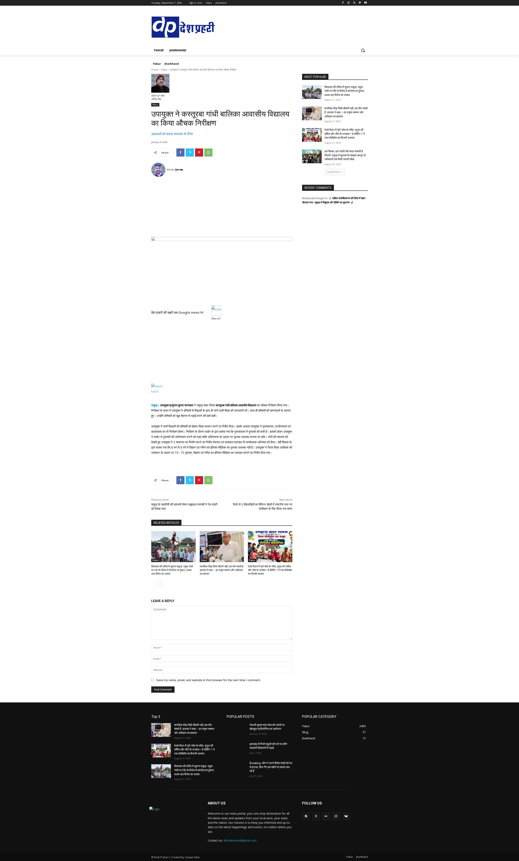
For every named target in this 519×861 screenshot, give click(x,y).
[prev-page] (153, 583)
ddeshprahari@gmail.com (240, 840)
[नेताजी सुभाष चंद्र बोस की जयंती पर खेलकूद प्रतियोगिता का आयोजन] (236, 730)
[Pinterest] (199, 152)
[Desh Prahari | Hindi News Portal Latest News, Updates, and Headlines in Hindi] (183, 27)
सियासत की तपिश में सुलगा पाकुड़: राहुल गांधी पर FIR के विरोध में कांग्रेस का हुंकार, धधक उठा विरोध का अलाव (172, 570)
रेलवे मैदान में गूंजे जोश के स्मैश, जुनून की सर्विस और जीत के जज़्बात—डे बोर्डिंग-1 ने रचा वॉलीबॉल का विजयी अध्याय (270, 570)
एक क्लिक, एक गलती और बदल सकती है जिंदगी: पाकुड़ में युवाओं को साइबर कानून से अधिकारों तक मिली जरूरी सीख (345, 155)
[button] (363, 50)
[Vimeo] (359, 3)
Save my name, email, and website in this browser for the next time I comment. (208, 680)
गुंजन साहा (179, 169)
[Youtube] (365, 3)
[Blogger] (306, 816)
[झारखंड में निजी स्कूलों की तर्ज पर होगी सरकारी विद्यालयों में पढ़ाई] (236, 749)
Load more (333, 172)
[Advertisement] (221, 208)
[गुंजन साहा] (159, 170)
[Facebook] (343, 3)
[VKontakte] (346, 816)
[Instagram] (348, 3)
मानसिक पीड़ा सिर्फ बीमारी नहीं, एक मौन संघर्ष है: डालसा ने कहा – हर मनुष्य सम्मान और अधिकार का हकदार (222, 570)
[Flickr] (326, 816)
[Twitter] (354, 3)
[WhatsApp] (208, 152)
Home (154, 69)
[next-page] (160, 583)
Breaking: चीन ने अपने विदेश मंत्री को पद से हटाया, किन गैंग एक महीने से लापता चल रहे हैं (271, 767)
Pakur (164, 69)
